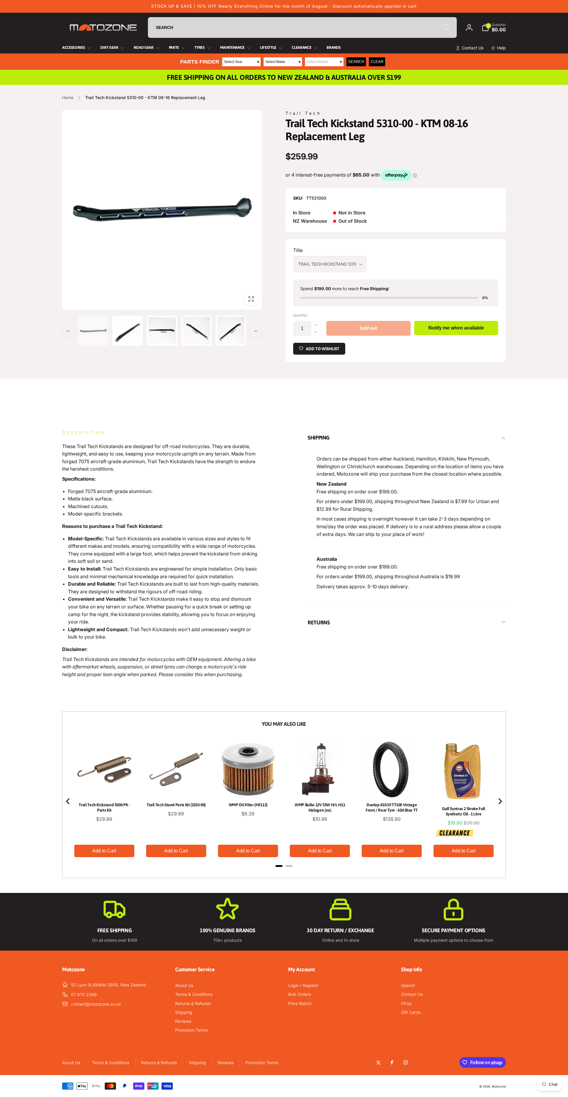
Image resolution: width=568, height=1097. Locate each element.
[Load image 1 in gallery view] (93, 331)
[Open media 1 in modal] (162, 210)
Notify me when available (456, 327)
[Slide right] (255, 331)
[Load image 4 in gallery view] (196, 331)
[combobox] (302, 27)
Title (298, 250)
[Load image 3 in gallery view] (162, 331)
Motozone (499, 1086)
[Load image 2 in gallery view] (127, 331)
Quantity (300, 315)
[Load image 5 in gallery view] (231, 331)
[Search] (446, 27)
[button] (494, 27)
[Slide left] (68, 331)
